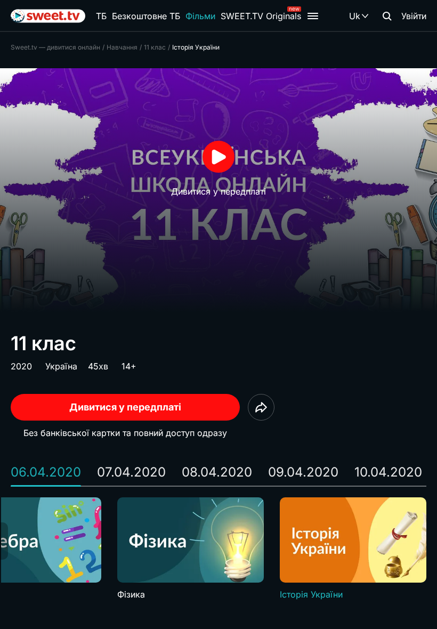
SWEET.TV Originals (261, 16)
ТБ (101, 16)
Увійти (413, 16)
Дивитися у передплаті (125, 407)
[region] (218, 549)
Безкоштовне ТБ (146, 16)
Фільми (200, 16)
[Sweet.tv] (48, 16)
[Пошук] (387, 16)
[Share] (261, 407)
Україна (61, 366)
